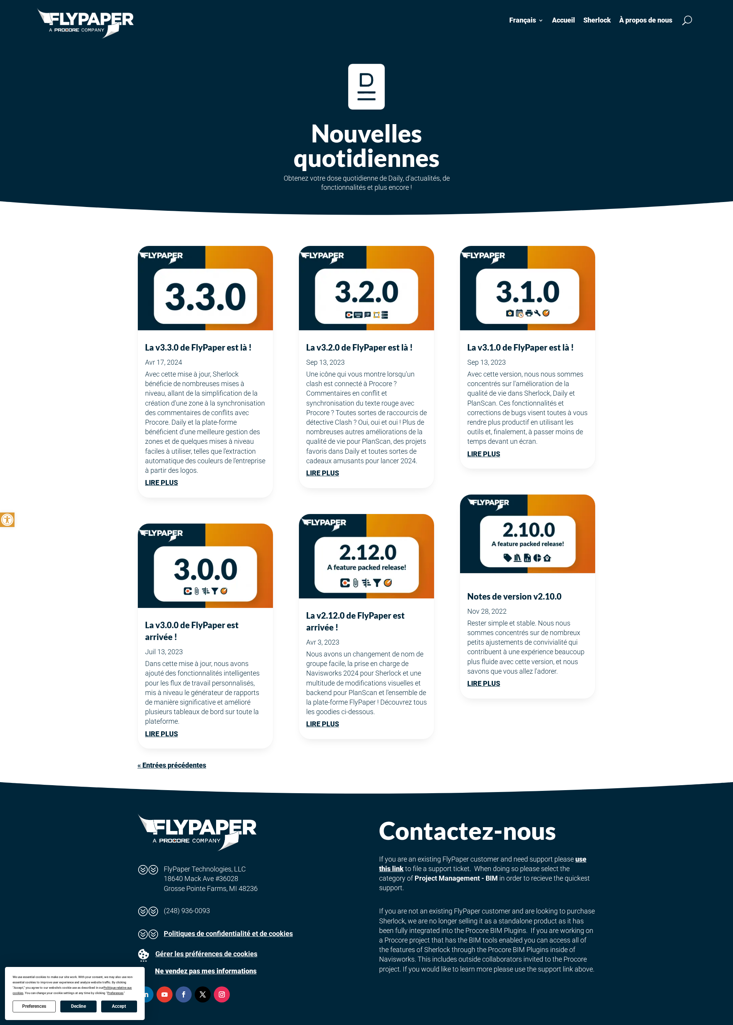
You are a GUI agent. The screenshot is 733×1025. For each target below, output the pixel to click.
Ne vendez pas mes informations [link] (206, 971)
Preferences (34, 1006)
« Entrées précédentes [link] (171, 765)
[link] (7, 519)
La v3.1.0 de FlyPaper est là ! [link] (520, 347)
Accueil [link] (563, 20)
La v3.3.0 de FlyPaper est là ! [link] (198, 347)
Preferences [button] (115, 993)
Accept (119, 1006)
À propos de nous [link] (645, 20)
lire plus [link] (161, 483)
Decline (78, 1006)
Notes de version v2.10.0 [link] (514, 596)
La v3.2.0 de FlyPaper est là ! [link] (359, 347)
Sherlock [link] (597, 20)
